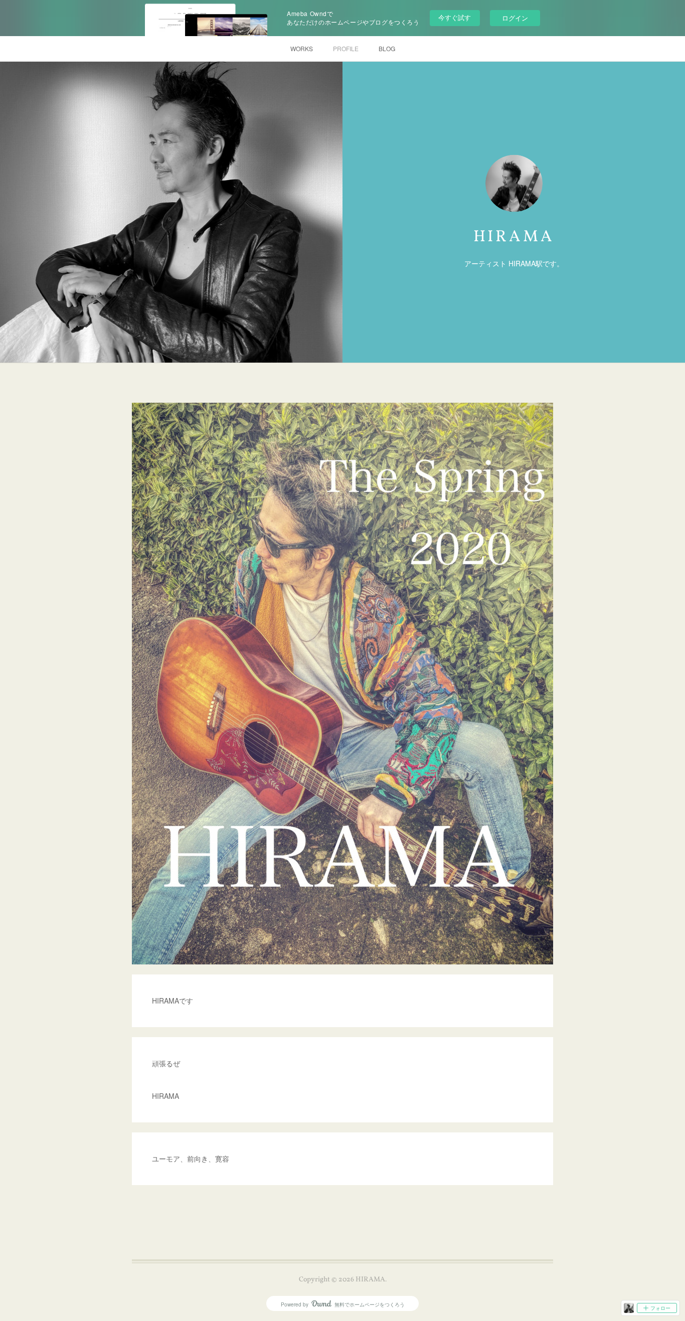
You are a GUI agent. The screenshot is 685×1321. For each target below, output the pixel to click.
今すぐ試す (454, 17)
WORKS (301, 48)
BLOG (387, 48)
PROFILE (346, 48)
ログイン (515, 18)
